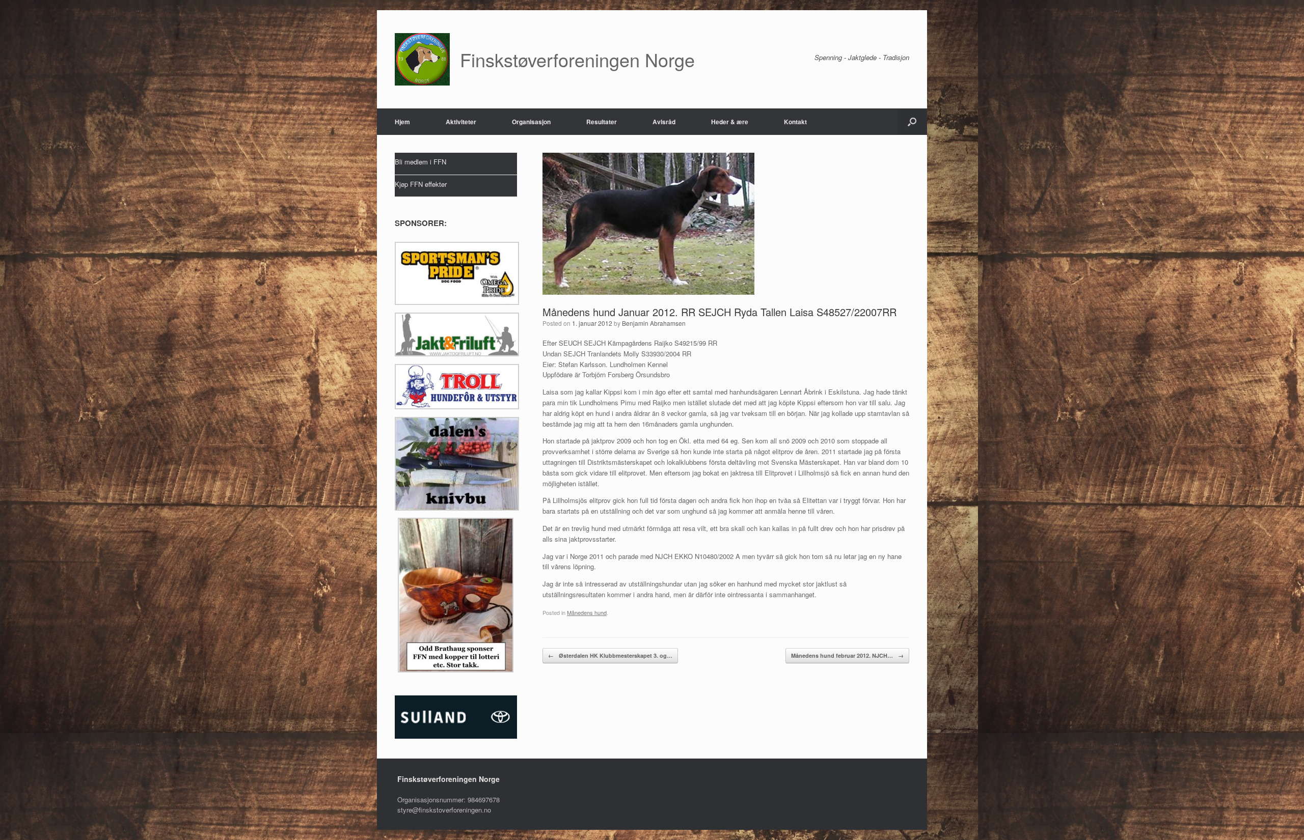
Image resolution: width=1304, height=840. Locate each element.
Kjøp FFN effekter (421, 184)
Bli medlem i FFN (420, 161)
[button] (912, 121)
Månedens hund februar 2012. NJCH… (847, 655)
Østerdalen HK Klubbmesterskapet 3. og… (610, 655)
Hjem (402, 121)
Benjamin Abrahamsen (654, 323)
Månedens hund (587, 612)
